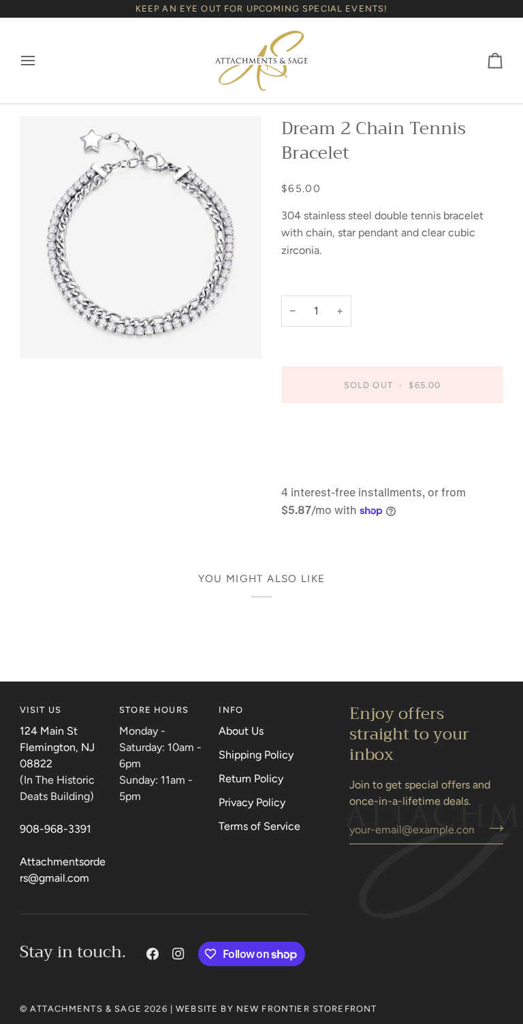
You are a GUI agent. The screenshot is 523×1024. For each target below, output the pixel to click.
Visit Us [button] (40, 710)
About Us (241, 730)
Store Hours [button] (154, 710)
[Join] (492, 828)
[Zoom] (141, 237)
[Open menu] (40, 60)
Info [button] (231, 710)
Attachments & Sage (86, 1009)
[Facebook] (152, 954)
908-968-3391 (55, 828)
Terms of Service (259, 826)
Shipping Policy (256, 754)
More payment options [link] (336, 468)
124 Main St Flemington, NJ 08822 (57, 747)
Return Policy (251, 778)
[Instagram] (178, 954)
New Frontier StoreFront (306, 1009)
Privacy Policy (252, 802)
